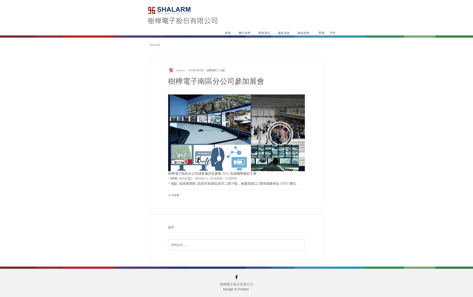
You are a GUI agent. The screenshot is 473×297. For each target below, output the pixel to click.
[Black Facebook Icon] (236, 277)
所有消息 (155, 45)
